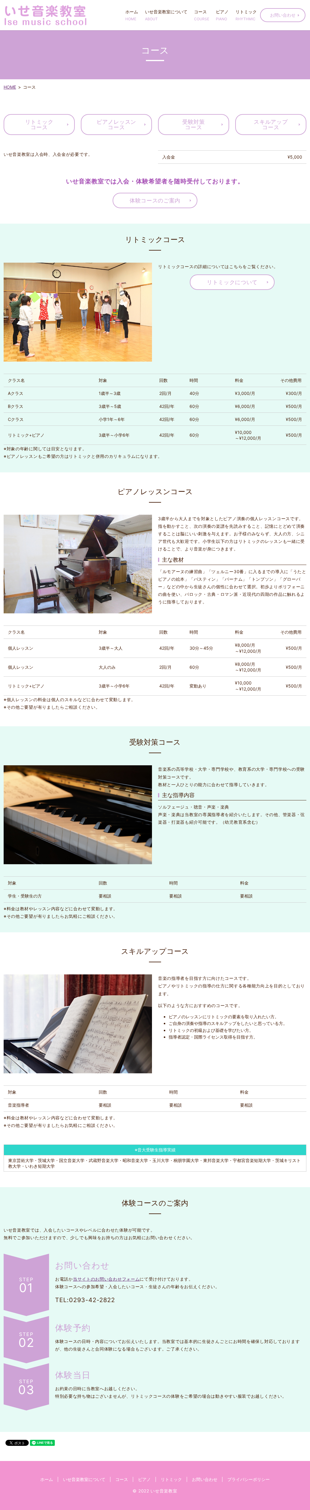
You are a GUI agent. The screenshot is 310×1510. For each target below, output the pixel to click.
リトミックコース (39, 124)
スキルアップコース (271, 124)
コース (201, 15)
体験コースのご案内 (155, 200)
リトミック (246, 15)
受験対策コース (193, 124)
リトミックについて (232, 282)
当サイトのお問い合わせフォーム (106, 1279)
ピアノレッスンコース (116, 124)
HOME (10, 87)
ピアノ (222, 15)
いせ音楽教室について (166, 15)
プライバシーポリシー (248, 1479)
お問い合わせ (282, 15)
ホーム (131, 15)
